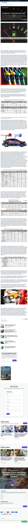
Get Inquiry (11, 482)
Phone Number (8, 401)
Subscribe (14, 360)
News (3, 4)
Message (7, 408)
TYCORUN (3, 518)
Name (7, 394)
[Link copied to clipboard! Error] (21, 20)
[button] (1, 2)
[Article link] (9, 326)
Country (7, 404)
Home (1, 4)
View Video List (24, 447)
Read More (25, 423)
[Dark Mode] (22, 2)
